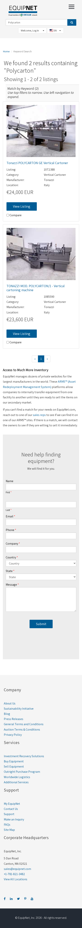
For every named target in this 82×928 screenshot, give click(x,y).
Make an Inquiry (14, 819)
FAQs (7, 825)
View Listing (21, 206)
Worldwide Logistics (17, 777)
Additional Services (16, 782)
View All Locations (15, 879)
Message (11, 585)
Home (6, 51)
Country (11, 557)
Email (9, 516)
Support (9, 814)
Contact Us (11, 809)
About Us (9, 703)
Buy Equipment (14, 761)
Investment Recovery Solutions (24, 756)
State (9, 571)
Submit (41, 624)
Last (8, 510)
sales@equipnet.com (17, 869)
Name (9, 481)
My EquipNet (12, 804)
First (8, 492)
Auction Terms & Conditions (22, 729)
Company (12, 544)
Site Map (9, 830)
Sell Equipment (14, 766)
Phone (10, 530)
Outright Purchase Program (22, 772)
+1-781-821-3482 (14, 874)
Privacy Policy (13, 735)
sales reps (39, 415)
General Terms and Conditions (23, 724)
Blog (7, 714)
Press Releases (13, 719)
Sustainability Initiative (19, 709)
